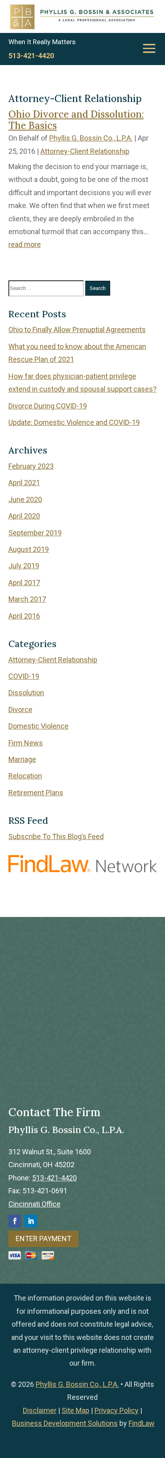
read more (24, 244)
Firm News (25, 743)
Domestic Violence (38, 726)
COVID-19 (23, 676)
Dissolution (26, 692)
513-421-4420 (31, 55)
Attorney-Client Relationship (84, 151)
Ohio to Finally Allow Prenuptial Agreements (77, 329)
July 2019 (23, 566)
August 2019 (28, 549)
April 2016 (24, 616)
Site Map (75, 1410)
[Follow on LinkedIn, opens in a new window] (30, 1221)
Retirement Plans (35, 792)
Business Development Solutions (65, 1423)
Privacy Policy (117, 1410)
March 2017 (27, 599)
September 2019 (35, 533)
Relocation (25, 776)
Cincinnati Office (34, 1204)
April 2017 (24, 582)
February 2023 (31, 466)
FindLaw (142, 1423)
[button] (149, 48)
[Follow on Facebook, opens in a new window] (14, 1221)
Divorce (20, 709)
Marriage (22, 759)
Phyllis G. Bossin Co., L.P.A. (91, 138)
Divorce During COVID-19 (47, 406)
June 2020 (25, 499)
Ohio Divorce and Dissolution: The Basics (76, 120)
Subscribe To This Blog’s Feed (56, 836)
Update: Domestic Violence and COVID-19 (74, 422)
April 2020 (24, 516)
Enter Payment (43, 1238)
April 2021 (24, 482)
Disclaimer (39, 1410)
